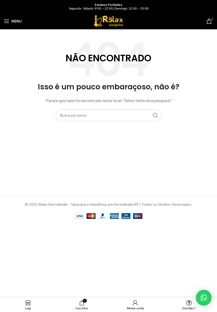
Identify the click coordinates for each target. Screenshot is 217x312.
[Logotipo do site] (108, 21)
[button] (204, 298)
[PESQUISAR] (155, 115)
